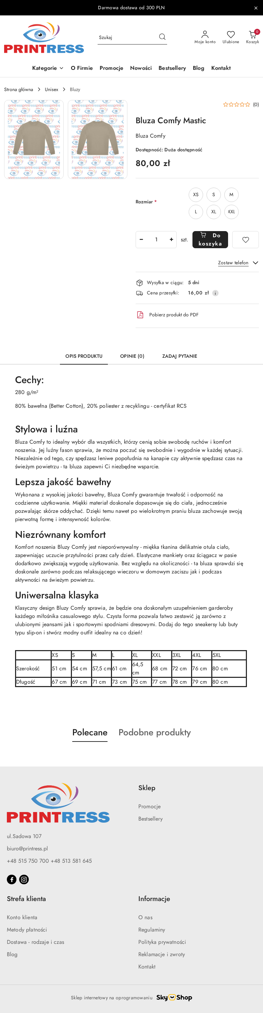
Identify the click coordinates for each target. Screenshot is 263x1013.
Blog (12, 954)
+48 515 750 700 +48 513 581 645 (49, 861)
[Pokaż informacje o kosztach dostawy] (215, 293)
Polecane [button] (90, 732)
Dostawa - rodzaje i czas (35, 942)
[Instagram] (24, 879)
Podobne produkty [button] (154, 732)
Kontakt (146, 967)
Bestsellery (150, 819)
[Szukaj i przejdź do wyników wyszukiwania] (162, 38)
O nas (145, 917)
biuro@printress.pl (27, 848)
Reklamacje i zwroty (161, 954)
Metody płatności (27, 930)
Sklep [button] (146, 788)
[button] (48, 68)
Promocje (149, 806)
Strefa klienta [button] (26, 899)
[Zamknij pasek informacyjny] (256, 8)
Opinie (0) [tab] (132, 356)
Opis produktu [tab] (83, 356)
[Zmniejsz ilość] (141, 239)
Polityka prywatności (162, 942)
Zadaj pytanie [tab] (180, 356)
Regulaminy (151, 930)
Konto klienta (22, 917)
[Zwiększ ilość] (171, 239)
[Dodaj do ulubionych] (245, 239)
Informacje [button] (154, 899)
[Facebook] (11, 879)
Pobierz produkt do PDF (174, 314)
